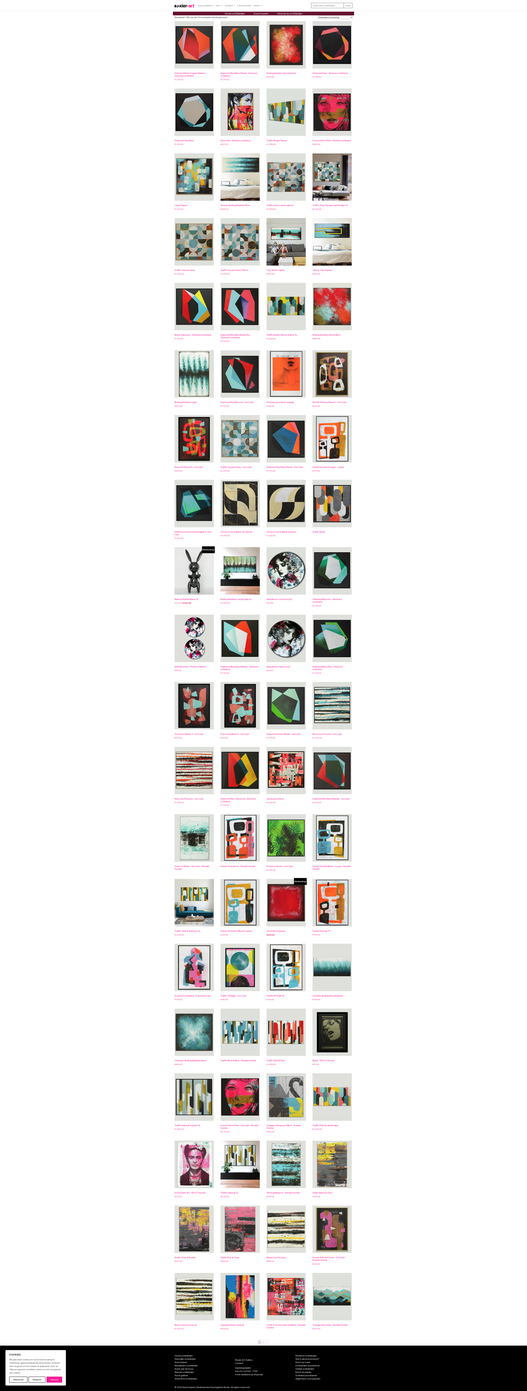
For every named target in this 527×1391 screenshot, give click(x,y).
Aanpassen (18, 1379)
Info (218, 5)
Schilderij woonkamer (306, 1375)
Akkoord (54, 1379)
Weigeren (37, 1379)
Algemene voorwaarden (307, 1378)
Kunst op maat (302, 1362)
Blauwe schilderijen (184, 1372)
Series (257, 5)
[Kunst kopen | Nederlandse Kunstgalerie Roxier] (184, 5)
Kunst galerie (181, 1375)
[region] (35, 1368)
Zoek (348, 5)
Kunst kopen (261, 13)
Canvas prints (244, 5)
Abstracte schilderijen (289, 13)
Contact (239, 1363)
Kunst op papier (303, 1372)
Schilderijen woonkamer (307, 1365)
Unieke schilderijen (304, 1368)
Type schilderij (204, 5)
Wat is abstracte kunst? (307, 1359)
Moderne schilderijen (306, 1355)
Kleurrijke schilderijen (185, 1359)
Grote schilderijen (235, 13)
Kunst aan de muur (184, 1368)
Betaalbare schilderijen (186, 1365)
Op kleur (228, 5)
